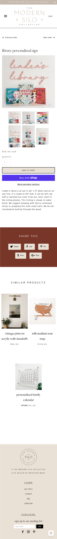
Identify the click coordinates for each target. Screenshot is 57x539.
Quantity (6, 156)
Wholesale (28, 503)
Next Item (47, 38)
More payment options (28, 184)
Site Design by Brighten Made (28, 473)
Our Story (28, 488)
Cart (50, 16)
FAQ (28, 498)
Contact (28, 493)
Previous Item (11, 38)
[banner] (29, 16)
